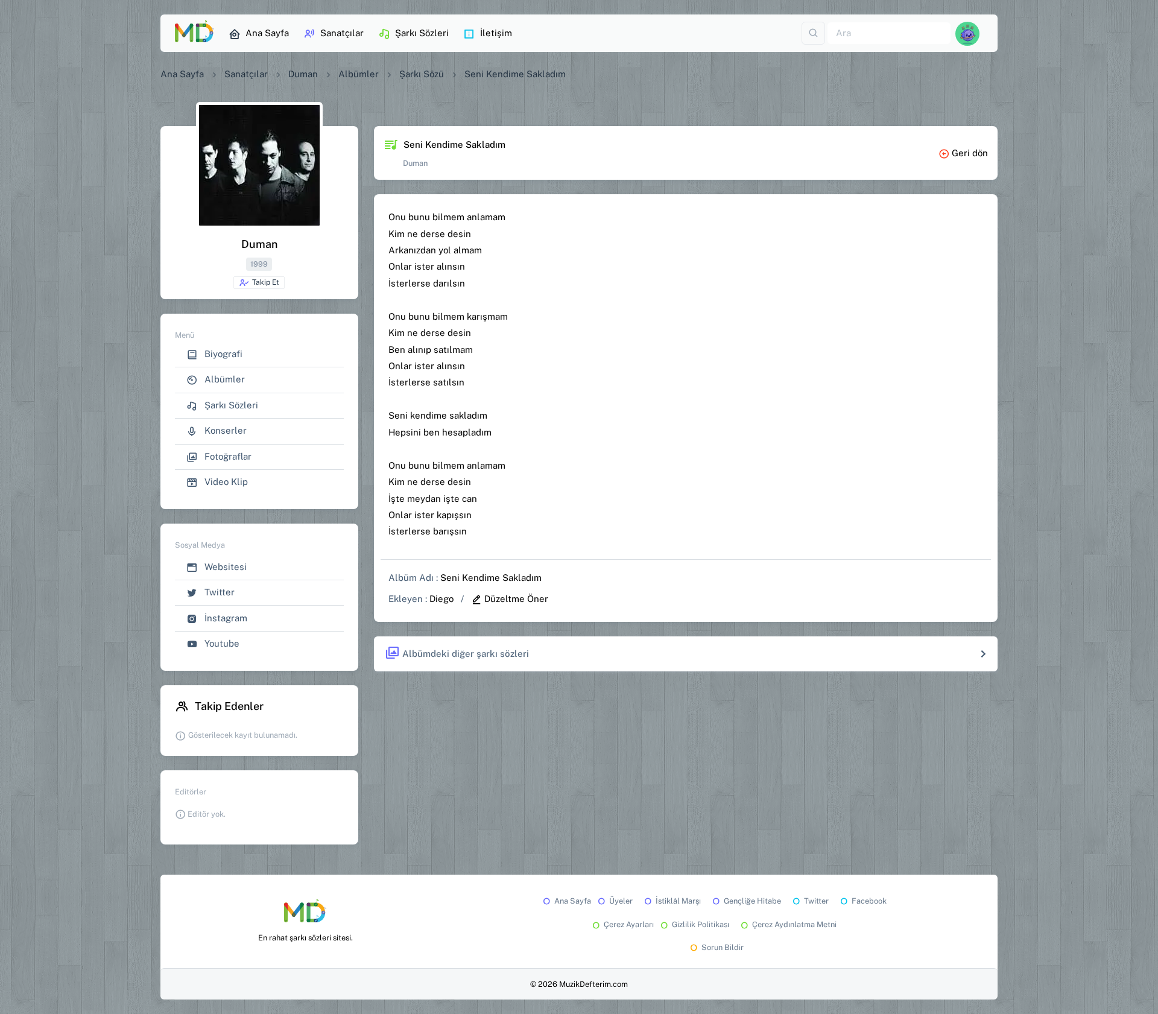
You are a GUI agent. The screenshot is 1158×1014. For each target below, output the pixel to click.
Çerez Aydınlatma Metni (794, 924)
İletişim (496, 33)
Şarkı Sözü (421, 74)
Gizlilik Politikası (700, 924)
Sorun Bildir (722, 947)
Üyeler (621, 900)
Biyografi (222, 354)
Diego (441, 599)
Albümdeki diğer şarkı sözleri (465, 653)
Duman (303, 74)
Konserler (224, 430)
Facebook (869, 900)
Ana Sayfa (267, 33)
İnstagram (224, 618)
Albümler (358, 74)
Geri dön (970, 153)
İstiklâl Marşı (678, 900)
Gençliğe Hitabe (752, 900)
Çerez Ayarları (629, 924)
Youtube (220, 643)
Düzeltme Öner (516, 599)
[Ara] (813, 33)
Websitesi (224, 567)
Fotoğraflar (227, 456)
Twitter (218, 592)
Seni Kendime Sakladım (491, 577)
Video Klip (225, 482)
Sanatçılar (342, 33)
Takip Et (265, 282)
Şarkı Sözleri (422, 33)
